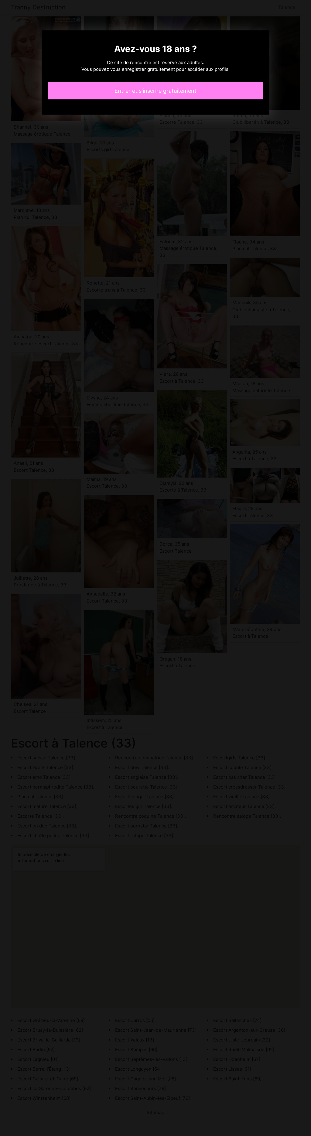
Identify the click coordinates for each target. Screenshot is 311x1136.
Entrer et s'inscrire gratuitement (155, 91)
